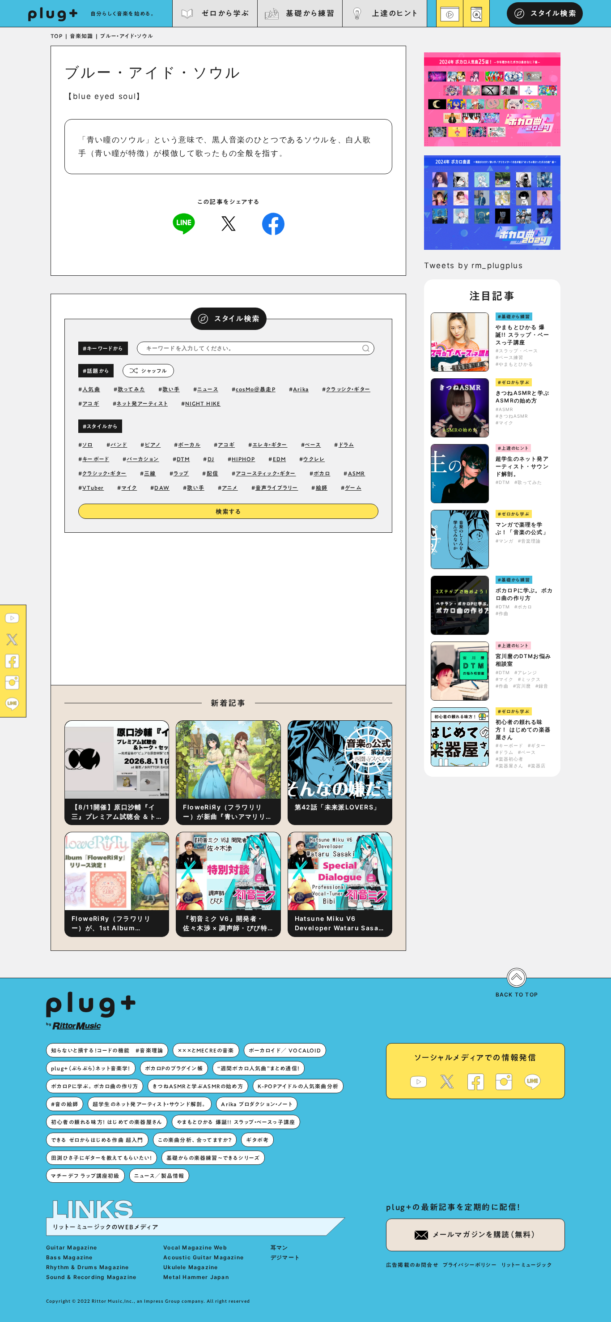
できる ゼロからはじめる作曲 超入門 (97, 1139)
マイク (129, 487)
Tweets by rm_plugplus (473, 265)
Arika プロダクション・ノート (256, 1104)
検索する (229, 512)
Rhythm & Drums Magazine (87, 1267)
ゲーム (353, 487)
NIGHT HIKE (203, 403)
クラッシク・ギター (348, 389)
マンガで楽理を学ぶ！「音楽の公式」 (522, 528)
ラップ (181, 473)
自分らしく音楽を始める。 (123, 13)
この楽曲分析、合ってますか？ (195, 1139)
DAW (162, 487)
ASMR (356, 473)
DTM (183, 459)
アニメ (230, 487)
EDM (279, 459)
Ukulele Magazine (190, 1267)
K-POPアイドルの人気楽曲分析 (298, 1086)
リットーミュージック (526, 1264)
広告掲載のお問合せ (412, 1264)
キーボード (95, 459)
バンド (118, 444)
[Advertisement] (302, 607)
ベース (313, 444)
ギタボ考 (257, 1139)
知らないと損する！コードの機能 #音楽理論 (107, 1050)
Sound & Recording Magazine (91, 1277)
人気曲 (91, 389)
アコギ (90, 403)
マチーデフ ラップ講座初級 (85, 1175)
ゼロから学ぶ (225, 13)
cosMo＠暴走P (256, 389)
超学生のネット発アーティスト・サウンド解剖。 (522, 466)
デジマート (285, 1257)
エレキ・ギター (269, 444)
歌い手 (171, 389)
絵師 (321, 487)
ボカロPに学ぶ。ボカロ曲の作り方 (524, 594)
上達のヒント (395, 13)
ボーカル (189, 444)
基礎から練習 (310, 13)
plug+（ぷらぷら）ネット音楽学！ (91, 1068)
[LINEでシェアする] (184, 222)
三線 (150, 473)
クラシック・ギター (104, 473)
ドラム (346, 444)
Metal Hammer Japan (196, 1277)
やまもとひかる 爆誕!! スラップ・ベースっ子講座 (522, 335)
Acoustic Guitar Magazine (203, 1257)
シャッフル (154, 370)
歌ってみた (131, 389)
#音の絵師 (64, 1104)
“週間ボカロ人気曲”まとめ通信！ (258, 1068)
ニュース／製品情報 (159, 1175)
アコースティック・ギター (266, 473)
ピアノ (153, 444)
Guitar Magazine (71, 1247)
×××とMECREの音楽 (206, 1050)
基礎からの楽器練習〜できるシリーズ (213, 1157)
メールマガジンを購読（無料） (484, 1234)
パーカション (143, 459)
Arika (301, 389)
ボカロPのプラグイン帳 (174, 1068)
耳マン (280, 1247)
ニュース (207, 389)
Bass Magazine (69, 1257)
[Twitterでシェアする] (228, 222)
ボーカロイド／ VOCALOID (285, 1050)
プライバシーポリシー (470, 1264)
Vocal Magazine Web (195, 1247)
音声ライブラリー (276, 487)
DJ (211, 459)
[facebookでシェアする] (273, 222)
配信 (212, 473)
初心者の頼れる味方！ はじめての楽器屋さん (523, 729)
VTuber (93, 487)
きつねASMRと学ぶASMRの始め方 (522, 396)
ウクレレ (314, 459)
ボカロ (322, 473)
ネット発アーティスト (142, 403)
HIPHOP (243, 459)
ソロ (87, 444)
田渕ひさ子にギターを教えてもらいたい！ (101, 1157)
